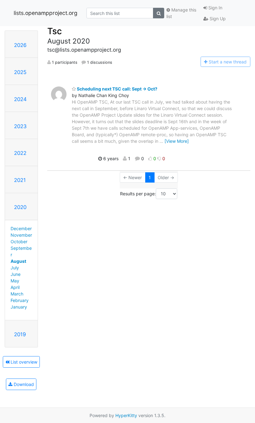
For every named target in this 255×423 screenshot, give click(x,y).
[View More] (177, 141)
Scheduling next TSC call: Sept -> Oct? (116, 88)
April (15, 287)
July (15, 267)
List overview (23, 362)
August (18, 261)
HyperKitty (126, 415)
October (19, 241)
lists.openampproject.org (45, 13)
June (16, 274)
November (21, 235)
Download (23, 384)
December (21, 228)
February (20, 300)
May (15, 280)
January (19, 306)
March (17, 293)
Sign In (214, 7)
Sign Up (217, 18)
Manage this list (181, 13)
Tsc (54, 31)
